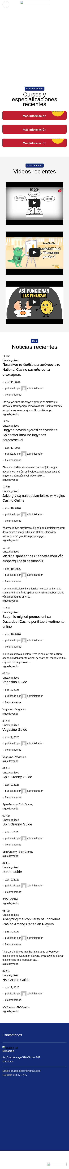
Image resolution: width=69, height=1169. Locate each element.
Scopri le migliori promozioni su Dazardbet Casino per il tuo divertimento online (33, 622)
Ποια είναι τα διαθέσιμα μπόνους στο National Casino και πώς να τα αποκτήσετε (31, 369)
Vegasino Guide (14, 682)
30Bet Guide (12, 872)
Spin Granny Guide (17, 777)
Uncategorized (10, 360)
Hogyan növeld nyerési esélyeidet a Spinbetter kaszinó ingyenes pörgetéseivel (29, 435)
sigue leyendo (10, 414)
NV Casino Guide (16, 980)
